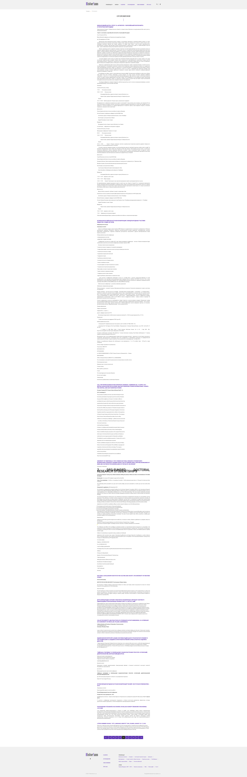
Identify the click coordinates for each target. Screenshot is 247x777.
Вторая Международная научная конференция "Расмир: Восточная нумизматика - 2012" (123, 684)
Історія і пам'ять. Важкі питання (133, 759)
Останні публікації (138, 761)
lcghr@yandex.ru (100, 279)
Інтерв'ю (131, 756)
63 (136, 737)
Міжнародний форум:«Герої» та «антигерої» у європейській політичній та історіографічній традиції (120, 26)
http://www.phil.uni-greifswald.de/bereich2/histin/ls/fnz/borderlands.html (117, 548)
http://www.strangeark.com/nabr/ (104, 330)
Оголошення (131, 4)
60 (126, 737)
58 (120, 737)
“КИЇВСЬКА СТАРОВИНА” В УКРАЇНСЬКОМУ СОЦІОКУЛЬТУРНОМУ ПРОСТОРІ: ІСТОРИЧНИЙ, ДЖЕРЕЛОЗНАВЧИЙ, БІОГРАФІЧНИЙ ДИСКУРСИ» (122, 653)
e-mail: (98, 546)
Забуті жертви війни (123, 761)
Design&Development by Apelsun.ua (152, 773)
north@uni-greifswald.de (105, 546)
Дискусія (150, 756)
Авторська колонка (123, 756)
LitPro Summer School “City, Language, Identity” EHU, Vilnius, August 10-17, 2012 (121, 723)
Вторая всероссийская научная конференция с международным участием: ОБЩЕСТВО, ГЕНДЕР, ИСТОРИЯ (121, 221)
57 (116, 737)
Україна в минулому (138, 766)
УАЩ (145, 766)
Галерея (123, 4)
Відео (130, 761)
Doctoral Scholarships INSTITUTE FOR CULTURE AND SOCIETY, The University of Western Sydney (123, 576)
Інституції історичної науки (140, 756)
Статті (156, 766)
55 (110, 737)
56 (113, 737)
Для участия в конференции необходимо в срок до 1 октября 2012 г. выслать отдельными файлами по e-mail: (123, 277)
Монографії (151, 766)
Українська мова (145, 759)
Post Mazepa (154, 759)
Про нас (149, 4)
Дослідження (121, 759)
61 (130, 737)
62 (133, 737)
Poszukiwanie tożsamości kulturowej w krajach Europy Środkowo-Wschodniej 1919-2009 (122, 707)
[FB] (160, 4)
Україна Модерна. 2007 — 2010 (125, 766)
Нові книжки (140, 4)
